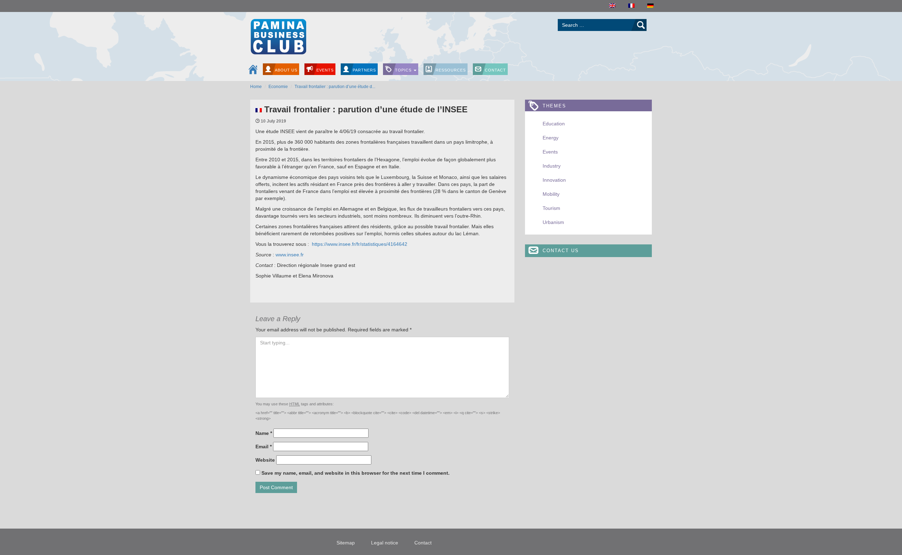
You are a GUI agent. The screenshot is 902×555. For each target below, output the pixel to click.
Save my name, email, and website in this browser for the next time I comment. (355, 473)
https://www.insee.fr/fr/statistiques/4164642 (359, 244)
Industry (552, 166)
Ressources (450, 70)
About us (286, 70)
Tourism (551, 208)
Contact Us (561, 250)
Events (325, 70)
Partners (364, 70)
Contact (495, 70)
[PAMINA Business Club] (278, 36)
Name (263, 433)
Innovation (554, 180)
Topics (404, 70)
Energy (550, 138)
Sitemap (345, 542)
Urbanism (553, 222)
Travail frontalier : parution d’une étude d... (335, 86)
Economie (278, 86)
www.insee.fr (290, 254)
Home (256, 86)
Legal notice (384, 542)
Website (265, 460)
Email (263, 446)
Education (554, 123)
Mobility (551, 194)
